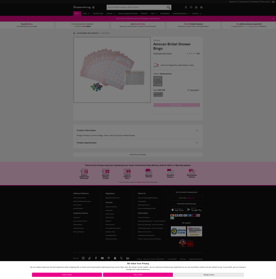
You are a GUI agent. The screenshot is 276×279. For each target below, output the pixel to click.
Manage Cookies (209, 275)
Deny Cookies (138, 275)
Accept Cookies (67, 275)
